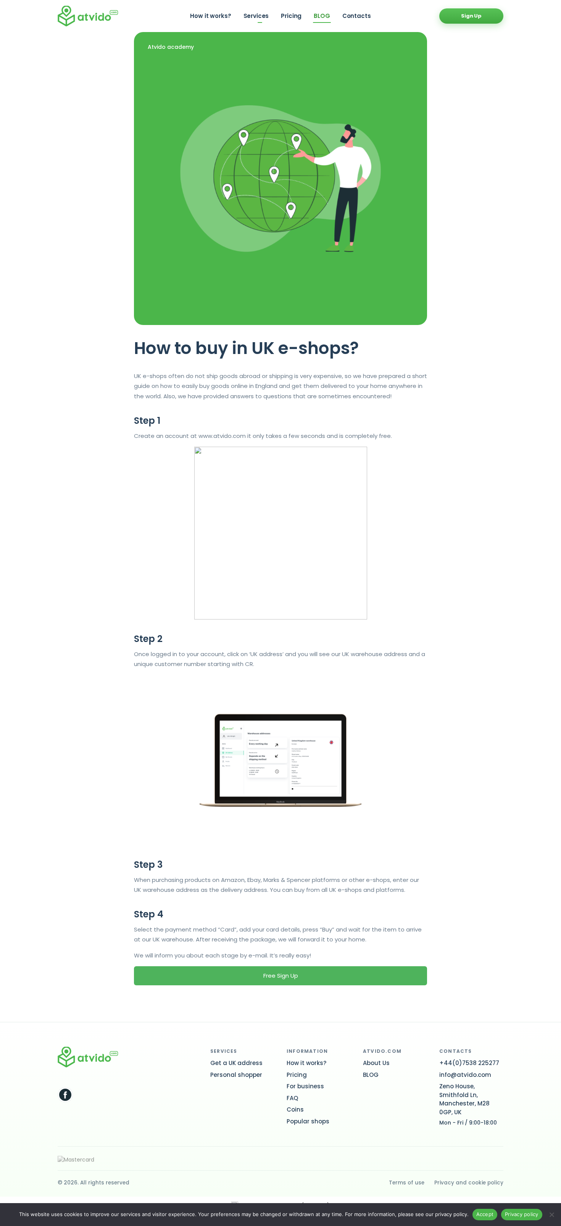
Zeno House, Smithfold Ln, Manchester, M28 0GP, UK (464, 1099)
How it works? (210, 16)
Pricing (291, 16)
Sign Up (471, 15)
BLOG (322, 16)
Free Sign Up (280, 976)
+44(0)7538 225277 (469, 1063)
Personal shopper (236, 1075)
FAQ (292, 1098)
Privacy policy (521, 1214)
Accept (485, 1214)
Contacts (356, 16)
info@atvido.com (465, 1075)
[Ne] (551, 1214)
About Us (376, 1063)
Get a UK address (236, 1063)
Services (256, 16)
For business (305, 1086)
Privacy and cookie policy (468, 1182)
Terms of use (406, 1182)
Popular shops (308, 1121)
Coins (295, 1109)
